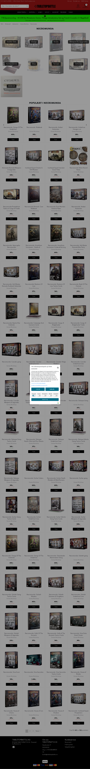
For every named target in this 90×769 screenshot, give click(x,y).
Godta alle (52, 389)
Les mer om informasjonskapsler (38, 383)
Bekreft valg (45, 399)
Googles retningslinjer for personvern (39, 385)
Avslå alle (38, 389)
